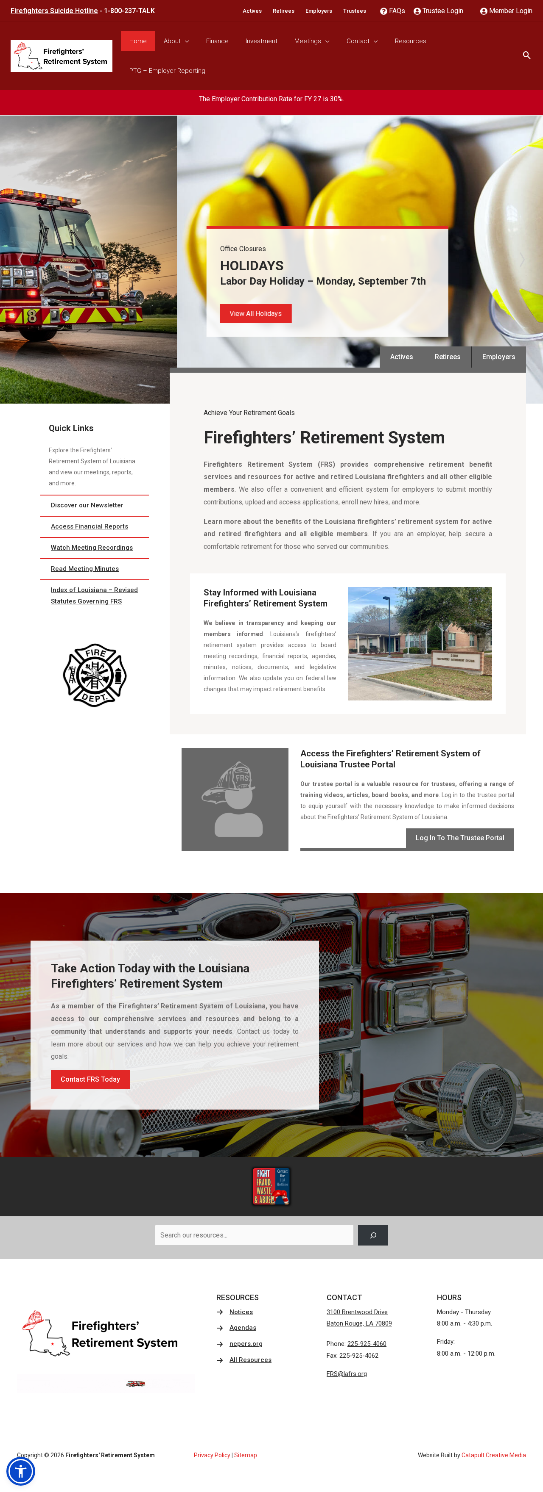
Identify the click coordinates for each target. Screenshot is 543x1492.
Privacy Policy (212, 1455)
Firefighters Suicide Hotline (54, 11)
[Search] (373, 1235)
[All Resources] (244, 1360)
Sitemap (245, 1455)
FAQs (396, 11)
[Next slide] (521, 259)
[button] (79, 313)
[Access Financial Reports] (94, 527)
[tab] (262, 398)
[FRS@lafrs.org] (347, 1374)
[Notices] (234, 1312)
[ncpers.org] (239, 1344)
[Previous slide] (21, 259)
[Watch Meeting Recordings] (94, 548)
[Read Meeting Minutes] (94, 569)
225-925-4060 (366, 1344)
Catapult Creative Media (494, 1455)
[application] (185, 41)
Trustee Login (442, 11)
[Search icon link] (527, 56)
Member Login (509, 11)
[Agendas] (236, 1328)
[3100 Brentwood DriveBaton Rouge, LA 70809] (359, 1318)
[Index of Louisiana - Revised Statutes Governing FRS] (94, 596)
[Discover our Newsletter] (94, 505)
